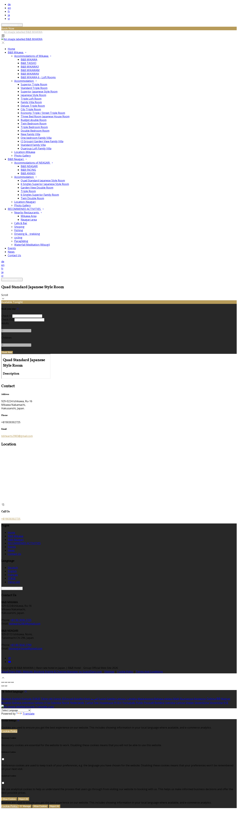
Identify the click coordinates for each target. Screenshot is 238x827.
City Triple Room (31, 109)
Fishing (18, 230)
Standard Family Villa (33, 145)
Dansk (57, 699)
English (12, 571)
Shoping (19, 227)
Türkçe (89, 702)
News (11, 252)
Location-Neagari (25, 202)
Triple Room (28, 191)
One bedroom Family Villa (36, 138)
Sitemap (109, 671)
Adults (5, 323)
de (9, 4)
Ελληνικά (67, 699)
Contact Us (14, 255)
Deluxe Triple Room (33, 106)
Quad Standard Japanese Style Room (43, 180)
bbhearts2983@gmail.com (17, 436)
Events (12, 248)
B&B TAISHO (28, 63)
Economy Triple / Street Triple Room (43, 113)
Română (159, 702)
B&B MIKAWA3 (30, 66)
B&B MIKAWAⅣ (30, 70)
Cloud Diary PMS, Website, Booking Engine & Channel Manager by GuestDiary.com (51, 671)
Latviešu (132, 699)
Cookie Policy (125, 671)
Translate (28, 713)
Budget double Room (33, 120)
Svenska (170, 702)
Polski (139, 702)
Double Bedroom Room (35, 130)
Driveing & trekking (27, 234)
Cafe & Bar (20, 223)
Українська (106, 702)
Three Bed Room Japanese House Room (45, 116)
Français (13, 575)
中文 (225, 702)
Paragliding (21, 241)
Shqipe (190, 702)
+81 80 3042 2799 (20, 645)
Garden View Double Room (37, 187)
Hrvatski (6, 702)
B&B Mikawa (16, 52)
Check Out (7, 319)
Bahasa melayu (163, 699)
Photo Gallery (22, 155)
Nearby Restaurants (27, 212)
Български (186, 699)
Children (6, 337)
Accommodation (24, 81)
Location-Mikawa (24, 152)
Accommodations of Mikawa (31, 56)
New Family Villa (30, 134)
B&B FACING (28, 170)
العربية (94, 699)
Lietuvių (121, 699)
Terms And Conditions (149, 671)
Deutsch (13, 567)
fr (9, 11)
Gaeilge (111, 699)
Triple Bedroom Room (34, 127)
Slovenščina (201, 702)
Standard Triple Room (34, 88)
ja (9, 15)
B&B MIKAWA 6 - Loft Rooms (38, 77)
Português (128, 702)
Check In (6, 316)
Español (79, 699)
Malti (176, 699)
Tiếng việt (14, 582)
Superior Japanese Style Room (39, 91)
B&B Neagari (16, 159)
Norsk (65, 702)
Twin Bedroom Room (33, 123)
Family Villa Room (31, 102)
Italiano (39, 702)
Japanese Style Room (33, 95)
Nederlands (77, 702)
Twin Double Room (32, 198)
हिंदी (218, 699)
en (9, 8)
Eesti (87, 699)
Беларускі (200, 699)
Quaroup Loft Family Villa (36, 148)
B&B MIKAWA (29, 59)
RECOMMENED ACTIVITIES (24, 209)
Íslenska (56, 702)
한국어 (118, 702)
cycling (18, 237)
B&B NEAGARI (29, 166)
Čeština (211, 699)
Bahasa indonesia (23, 702)
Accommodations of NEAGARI (32, 162)
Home (11, 49)
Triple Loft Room (31, 98)
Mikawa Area (28, 216)
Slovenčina (216, 702)
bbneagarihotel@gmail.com (25, 648)
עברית (47, 702)
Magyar (225, 699)
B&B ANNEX (28, 173)
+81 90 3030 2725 (20, 620)
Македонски (145, 699)
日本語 (12, 578)
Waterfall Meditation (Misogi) (32, 244)
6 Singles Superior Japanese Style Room (45, 184)
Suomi (102, 699)
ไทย (96, 702)
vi (9, 18)
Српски (180, 702)
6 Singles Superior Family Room (40, 194)
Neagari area (29, 219)
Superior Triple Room (34, 84)
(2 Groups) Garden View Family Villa (42, 141)
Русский (149, 702)
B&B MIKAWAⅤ (30, 74)
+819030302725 (10, 519)
